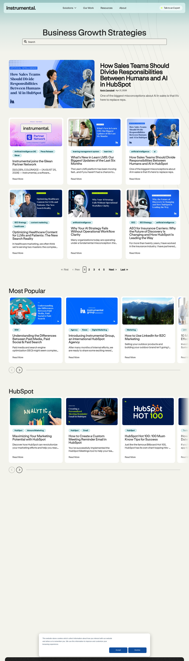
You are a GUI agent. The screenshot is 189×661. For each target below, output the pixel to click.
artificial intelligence (140, 151)
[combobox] (94, 42)
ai (155, 151)
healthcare (19, 226)
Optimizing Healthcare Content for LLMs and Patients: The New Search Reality (35, 235)
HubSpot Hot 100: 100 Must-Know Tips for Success (145, 437)
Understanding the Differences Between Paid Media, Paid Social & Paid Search (34, 339)
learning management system (86, 151)
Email (85, 430)
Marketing (131, 330)
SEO (133, 222)
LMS (185, 330)
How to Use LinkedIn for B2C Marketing (145, 337)
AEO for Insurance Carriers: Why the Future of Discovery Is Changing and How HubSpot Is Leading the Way (152, 233)
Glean (17, 155)
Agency (74, 330)
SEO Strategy (20, 222)
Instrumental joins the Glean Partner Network (32, 162)
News (84, 330)
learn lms (108, 151)
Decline (137, 650)
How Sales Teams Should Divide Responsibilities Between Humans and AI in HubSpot (134, 75)
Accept (118, 650)
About (122, 8)
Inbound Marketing (35, 430)
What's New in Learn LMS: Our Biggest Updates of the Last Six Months (93, 160)
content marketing (39, 222)
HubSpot (18, 430)
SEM (17, 330)
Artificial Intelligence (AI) (25, 151)
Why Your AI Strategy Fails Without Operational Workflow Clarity (93, 231)
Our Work (88, 8)
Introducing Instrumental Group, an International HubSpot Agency (92, 339)
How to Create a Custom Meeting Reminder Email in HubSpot (88, 439)
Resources (106, 8)
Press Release (47, 151)
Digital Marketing (99, 330)
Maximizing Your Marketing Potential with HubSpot (32, 437)
